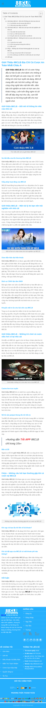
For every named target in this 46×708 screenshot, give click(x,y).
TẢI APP (25, 439)
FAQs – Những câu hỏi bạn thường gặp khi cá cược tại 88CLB (23, 49)
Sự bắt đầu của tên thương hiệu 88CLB (20, 23)
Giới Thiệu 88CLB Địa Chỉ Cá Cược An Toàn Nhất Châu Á (23, 18)
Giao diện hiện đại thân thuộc (18, 31)
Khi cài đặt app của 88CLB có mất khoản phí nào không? (25, 55)
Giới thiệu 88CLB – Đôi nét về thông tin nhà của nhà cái (23, 21)
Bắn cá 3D (13, 46)
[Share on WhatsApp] (24, 639)
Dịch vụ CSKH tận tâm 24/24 (17, 33)
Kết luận (10, 57)
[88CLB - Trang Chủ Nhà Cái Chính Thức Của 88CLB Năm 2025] (23, 4)
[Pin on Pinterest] (37, 639)
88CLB (27, 592)
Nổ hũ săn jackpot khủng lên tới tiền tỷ (20, 44)
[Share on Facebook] (27, 639)
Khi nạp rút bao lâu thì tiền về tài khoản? (20, 52)
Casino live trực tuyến (16, 42)
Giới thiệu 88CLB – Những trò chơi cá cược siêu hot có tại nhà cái (24, 39)
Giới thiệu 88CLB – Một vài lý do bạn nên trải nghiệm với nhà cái (23, 28)
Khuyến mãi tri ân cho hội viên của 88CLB (21, 36)
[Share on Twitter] (31, 639)
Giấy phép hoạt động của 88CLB (18, 25)
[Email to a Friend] (34, 639)
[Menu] (3, 3)
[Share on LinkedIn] (40, 639)
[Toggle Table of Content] (39, 13)
